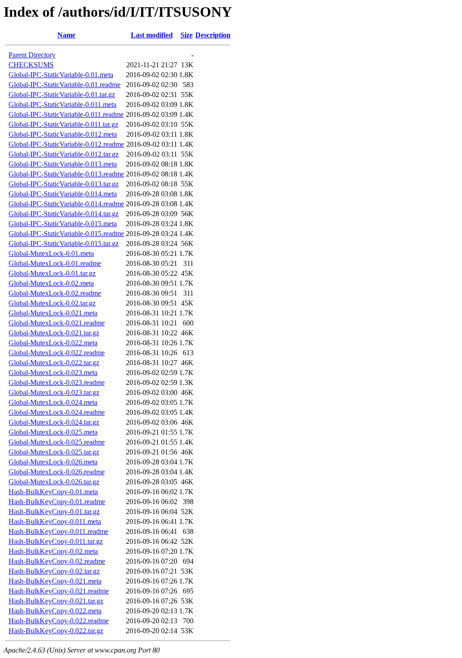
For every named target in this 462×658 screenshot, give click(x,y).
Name (66, 35)
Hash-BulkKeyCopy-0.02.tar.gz (54, 571)
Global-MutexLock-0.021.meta (53, 313)
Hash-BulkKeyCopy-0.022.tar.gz (56, 631)
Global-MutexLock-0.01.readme (55, 263)
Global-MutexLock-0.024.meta (53, 402)
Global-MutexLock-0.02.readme (55, 293)
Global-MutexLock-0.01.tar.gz (52, 273)
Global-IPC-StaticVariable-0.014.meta (63, 194)
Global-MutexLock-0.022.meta (53, 343)
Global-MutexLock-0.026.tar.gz (54, 482)
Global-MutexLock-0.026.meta (53, 462)
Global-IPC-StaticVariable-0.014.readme (66, 204)
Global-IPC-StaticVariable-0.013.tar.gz (64, 184)
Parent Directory (32, 55)
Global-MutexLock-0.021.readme (57, 323)
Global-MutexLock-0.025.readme (57, 442)
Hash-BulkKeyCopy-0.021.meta (55, 581)
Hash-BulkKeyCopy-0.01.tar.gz (54, 511)
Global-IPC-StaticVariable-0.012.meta (63, 134)
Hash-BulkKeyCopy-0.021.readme (59, 591)
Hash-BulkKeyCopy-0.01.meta (53, 492)
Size (186, 35)
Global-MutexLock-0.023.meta (53, 372)
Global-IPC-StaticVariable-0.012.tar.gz (64, 154)
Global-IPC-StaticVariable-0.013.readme (66, 174)
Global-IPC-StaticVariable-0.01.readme (64, 84)
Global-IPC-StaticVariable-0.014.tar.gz (64, 214)
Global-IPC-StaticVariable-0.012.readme (66, 144)
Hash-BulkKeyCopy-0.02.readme (57, 561)
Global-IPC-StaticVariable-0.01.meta (61, 75)
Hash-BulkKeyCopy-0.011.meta (55, 521)
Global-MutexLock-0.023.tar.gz (54, 392)
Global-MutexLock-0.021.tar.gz (54, 333)
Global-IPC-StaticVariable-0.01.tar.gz (62, 94)
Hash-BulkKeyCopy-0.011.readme (58, 531)
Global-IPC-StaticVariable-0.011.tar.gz (63, 124)
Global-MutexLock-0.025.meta (53, 432)
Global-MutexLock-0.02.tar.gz (52, 303)
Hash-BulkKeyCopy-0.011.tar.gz (56, 541)
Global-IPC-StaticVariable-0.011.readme (66, 114)
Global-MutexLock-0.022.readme (57, 353)
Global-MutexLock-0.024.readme (57, 412)
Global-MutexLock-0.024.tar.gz (54, 422)
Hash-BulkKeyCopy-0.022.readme (59, 621)
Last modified (152, 35)
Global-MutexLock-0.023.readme (57, 382)
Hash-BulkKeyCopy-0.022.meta (55, 611)
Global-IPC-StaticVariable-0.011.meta (62, 104)
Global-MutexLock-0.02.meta (51, 283)
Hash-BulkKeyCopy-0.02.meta (53, 551)
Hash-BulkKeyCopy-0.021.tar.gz (56, 601)
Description (213, 35)
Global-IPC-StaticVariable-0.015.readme (66, 233)
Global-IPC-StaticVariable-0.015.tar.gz (64, 243)
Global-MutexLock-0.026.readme (57, 472)
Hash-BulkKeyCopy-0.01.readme (57, 501)
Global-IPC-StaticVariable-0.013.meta (63, 164)
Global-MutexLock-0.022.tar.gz (54, 362)
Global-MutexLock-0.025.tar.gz (54, 452)
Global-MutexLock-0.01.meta (51, 253)
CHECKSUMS (31, 65)
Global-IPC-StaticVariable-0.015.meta (63, 223)
